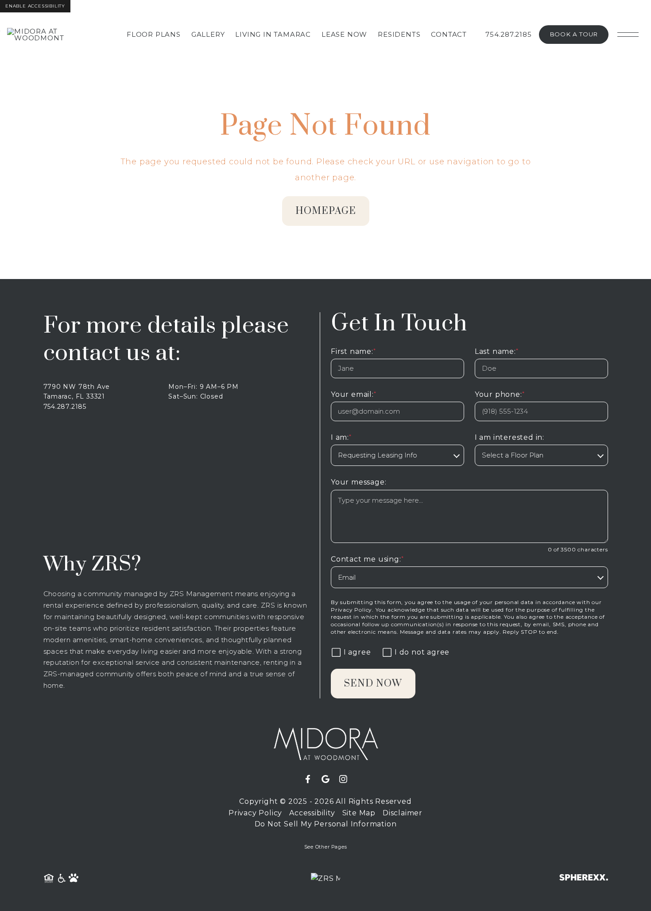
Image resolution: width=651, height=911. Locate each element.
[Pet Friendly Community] (74, 878)
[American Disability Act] (61, 878)
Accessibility (312, 813)
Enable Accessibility (35, 6)
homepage (325, 211)
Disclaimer (402, 813)
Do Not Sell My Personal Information (326, 824)
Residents (399, 34)
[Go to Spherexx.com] (583, 878)
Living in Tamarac (273, 34)
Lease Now (344, 34)
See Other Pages (325, 847)
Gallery (208, 34)
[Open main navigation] (628, 34)
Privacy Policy (351, 609)
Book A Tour (574, 34)
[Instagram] (343, 779)
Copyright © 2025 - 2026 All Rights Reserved (325, 801)
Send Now (373, 684)
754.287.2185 (508, 34)
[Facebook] (311, 779)
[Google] (329, 779)
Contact (449, 34)
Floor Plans (154, 34)
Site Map (359, 813)
